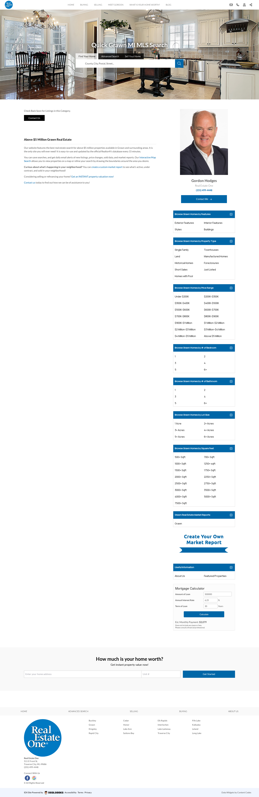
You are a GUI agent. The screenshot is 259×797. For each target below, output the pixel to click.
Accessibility (70, 792)
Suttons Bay (128, 733)
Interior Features (213, 222)
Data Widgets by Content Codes (236, 792)
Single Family (182, 249)
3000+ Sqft (181, 490)
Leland (195, 729)
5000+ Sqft (210, 496)
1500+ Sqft (180, 470)
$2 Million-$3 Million (185, 329)
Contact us (29, 182)
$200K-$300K (211, 296)
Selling (98, 4)
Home (71, 4)
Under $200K (182, 296)
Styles (178, 229)
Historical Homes (184, 263)
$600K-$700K (211, 309)
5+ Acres (180, 436)
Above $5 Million (213, 336)
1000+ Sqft (180, 463)
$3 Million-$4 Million (214, 329)
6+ (205, 369)
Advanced (110, 56)
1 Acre (178, 423)
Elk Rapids (162, 720)
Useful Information (184, 567)
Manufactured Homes (216, 256)
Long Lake (196, 733)
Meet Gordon (116, 4)
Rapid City (93, 733)
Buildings (209, 229)
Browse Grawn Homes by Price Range (194, 287)
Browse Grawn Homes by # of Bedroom (195, 347)
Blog (168, 4)
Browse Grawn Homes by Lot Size (192, 414)
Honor (126, 724)
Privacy (88, 792)
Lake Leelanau (164, 729)
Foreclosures (211, 263)
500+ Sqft (180, 457)
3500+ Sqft (210, 490)
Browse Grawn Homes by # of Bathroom (196, 381)
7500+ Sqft (181, 503)
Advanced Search (78, 711)
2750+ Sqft (210, 483)
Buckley (92, 720)
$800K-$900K (211, 316)
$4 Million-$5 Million (185, 336)
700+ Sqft (209, 457)
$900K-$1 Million (183, 323)
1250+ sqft (209, 463)
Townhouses (211, 249)
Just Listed (210, 269)
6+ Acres (209, 436)
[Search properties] (179, 63)
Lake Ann (127, 729)
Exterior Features (184, 222)
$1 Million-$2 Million (214, 323)
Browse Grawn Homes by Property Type (195, 241)
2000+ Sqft (181, 476)
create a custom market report (106, 166)
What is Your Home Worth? (145, 4)
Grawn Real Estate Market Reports (192, 514)
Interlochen (163, 724)
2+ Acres (209, 423)
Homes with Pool (184, 276)
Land (177, 256)
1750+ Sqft (210, 470)
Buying (84, 4)
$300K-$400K (182, 303)
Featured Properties (215, 576)
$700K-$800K (182, 316)
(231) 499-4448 (204, 190)
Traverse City (164, 733)
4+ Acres (209, 430)
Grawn (178, 523)
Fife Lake (196, 720)
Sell (133, 56)
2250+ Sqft (210, 476)
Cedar (126, 720)
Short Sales (181, 269)
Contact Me (202, 199)
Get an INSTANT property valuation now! (92, 176)
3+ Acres (180, 430)
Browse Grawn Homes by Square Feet (194, 448)
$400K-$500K (211, 303)
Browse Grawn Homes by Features (193, 214)
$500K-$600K (182, 309)
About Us (180, 576)
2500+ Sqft (181, 483)
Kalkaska (196, 724)
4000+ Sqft (181, 496)
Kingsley (93, 729)
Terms (80, 792)
